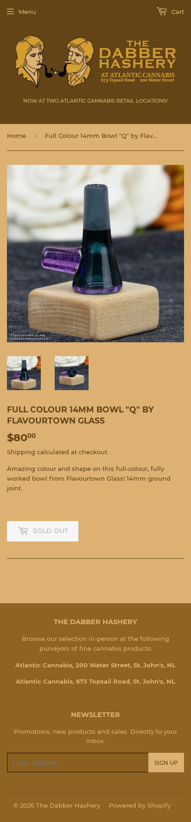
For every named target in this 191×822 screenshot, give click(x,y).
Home (16, 135)
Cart (177, 11)
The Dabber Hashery (68, 805)
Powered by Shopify (140, 805)
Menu (27, 11)
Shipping (21, 452)
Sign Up (166, 762)
